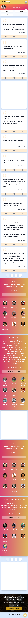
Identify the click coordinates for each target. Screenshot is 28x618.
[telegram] (6, 37)
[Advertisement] (14, 95)
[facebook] (14, 37)
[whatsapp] (22, 37)
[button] (7, 275)
